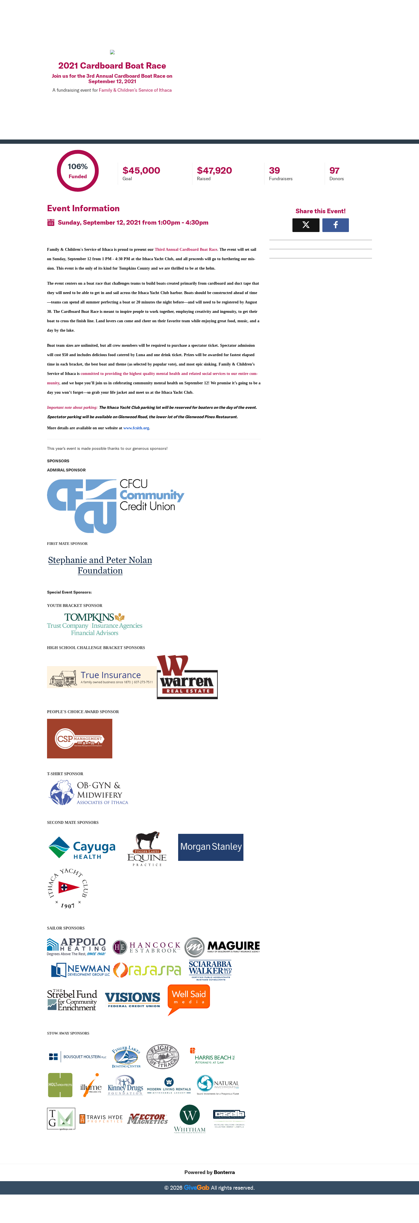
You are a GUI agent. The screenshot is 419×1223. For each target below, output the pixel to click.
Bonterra (224, 1172)
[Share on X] (306, 225)
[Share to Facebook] (335, 225)
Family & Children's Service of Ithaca (135, 90)
